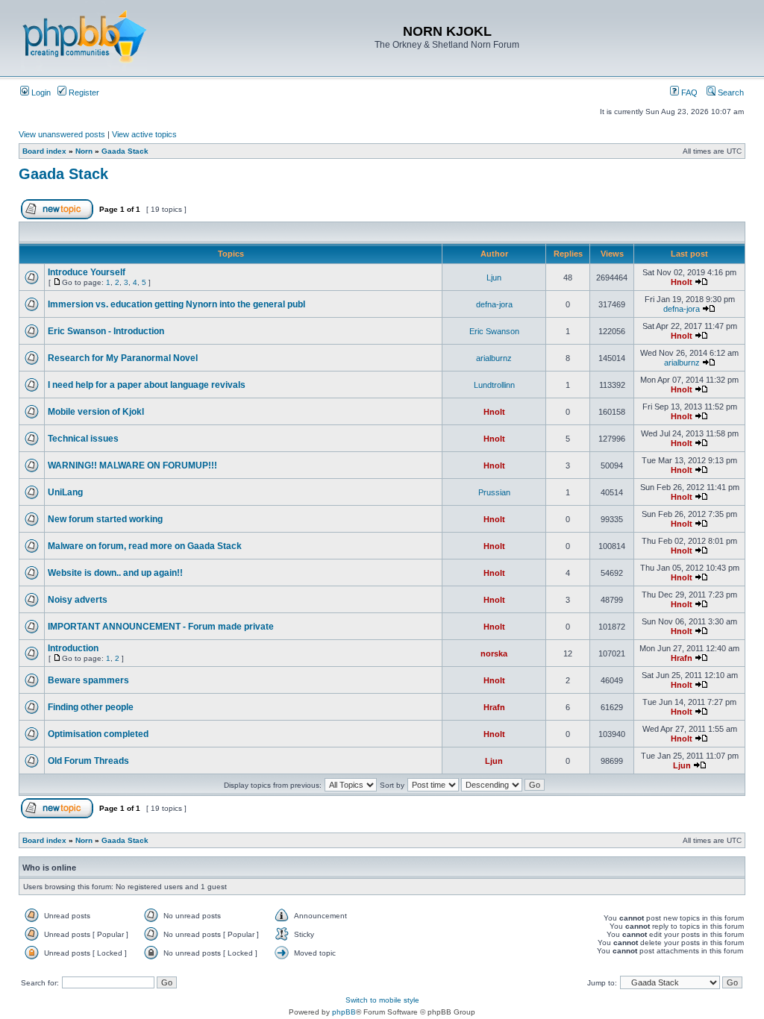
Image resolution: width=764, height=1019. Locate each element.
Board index (44, 151)
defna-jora (494, 304)
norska (493, 653)
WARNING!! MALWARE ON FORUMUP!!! (132, 465)
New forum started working (105, 519)
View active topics (144, 134)
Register (82, 92)
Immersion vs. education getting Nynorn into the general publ (176, 304)
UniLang (65, 492)
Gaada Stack (124, 151)
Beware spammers (88, 680)
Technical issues (83, 438)
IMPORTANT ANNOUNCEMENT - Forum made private (161, 626)
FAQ (688, 92)
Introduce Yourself (86, 272)
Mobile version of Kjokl (96, 412)
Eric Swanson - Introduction (106, 331)
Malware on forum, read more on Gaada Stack (145, 546)
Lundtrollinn (494, 384)
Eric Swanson (494, 331)
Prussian (494, 492)
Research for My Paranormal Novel (123, 358)
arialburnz (494, 358)
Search (730, 92)
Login (40, 92)
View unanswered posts (62, 134)
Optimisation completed (98, 734)
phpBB (344, 1012)
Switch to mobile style (382, 1000)
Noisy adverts (77, 600)
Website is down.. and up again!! (115, 573)
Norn (84, 151)
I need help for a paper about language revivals (146, 385)
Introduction (73, 648)
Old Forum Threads (88, 761)
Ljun (493, 277)
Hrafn (681, 657)
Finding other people (91, 707)
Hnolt (681, 282)
